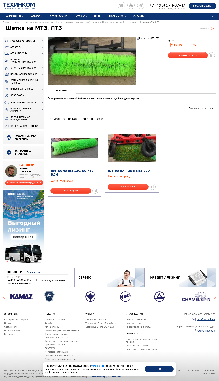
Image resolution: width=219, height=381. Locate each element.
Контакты (138, 16)
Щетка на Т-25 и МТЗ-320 (129, 171)
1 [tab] (7, 261)
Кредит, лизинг (58, 16)
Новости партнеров (135, 323)
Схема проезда (206, 330)
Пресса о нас (10, 323)
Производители (12, 330)
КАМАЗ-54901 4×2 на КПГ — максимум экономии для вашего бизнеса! (36, 282)
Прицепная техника (21, 89)
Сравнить (204, 29)
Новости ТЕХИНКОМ (136, 319)
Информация (115, 16)
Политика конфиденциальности (106, 377)
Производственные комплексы (141, 349)
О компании (13, 16)
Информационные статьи (138, 327)
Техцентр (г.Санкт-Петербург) (100, 323)
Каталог (35, 16)
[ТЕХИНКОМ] (22, 6)
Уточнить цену (188, 55)
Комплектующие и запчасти (20, 109)
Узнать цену (71, 190)
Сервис (80, 16)
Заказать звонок (202, 5)
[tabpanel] (23, 228)
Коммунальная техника (23, 74)
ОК (159, 369)
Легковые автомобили (23, 102)
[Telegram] (140, 5)
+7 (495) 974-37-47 (167, 5)
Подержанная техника (24, 126)
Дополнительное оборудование (20, 118)
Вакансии (9, 334)
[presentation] (62, 90)
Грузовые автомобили (23, 41)
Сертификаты (11, 327)
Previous (4, 296)
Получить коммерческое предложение (24, 183)
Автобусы (15, 47)
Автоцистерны (18, 53)
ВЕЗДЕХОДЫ (17, 95)
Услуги (89, 314)
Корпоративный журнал (16, 319)
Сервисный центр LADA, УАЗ (99, 327)
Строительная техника (23, 68)
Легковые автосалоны (137, 345)
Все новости (34, 272)
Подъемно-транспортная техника (23, 60)
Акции (97, 16)
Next (215, 296)
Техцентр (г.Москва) (95, 319)
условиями (97, 365)
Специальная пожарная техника (24, 81)
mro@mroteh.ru (176, 8)
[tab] (62, 90)
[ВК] (121, 5)
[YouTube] (131, 5)
